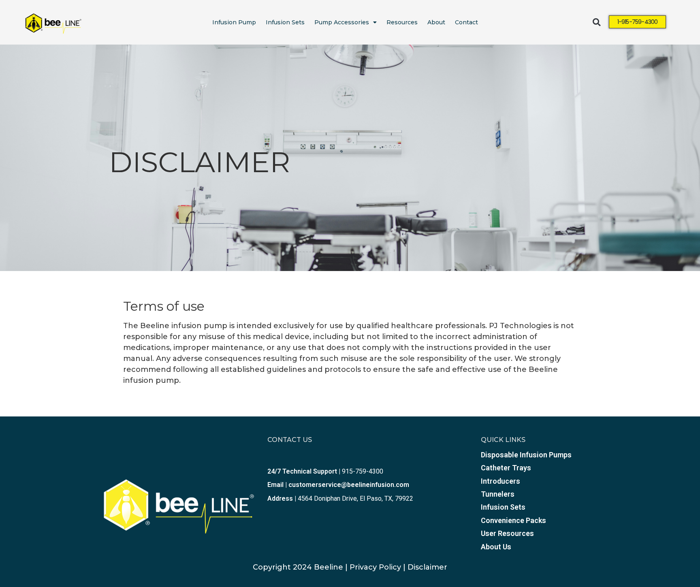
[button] (596, 22)
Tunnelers (497, 494)
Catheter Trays (506, 467)
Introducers (500, 481)
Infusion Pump (234, 22)
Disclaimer (427, 567)
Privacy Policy (375, 567)
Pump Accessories (341, 22)
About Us (496, 546)
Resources (402, 22)
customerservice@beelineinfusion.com (348, 485)
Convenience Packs (513, 520)
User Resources (507, 533)
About (436, 22)
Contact (466, 22)
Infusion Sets (285, 22)
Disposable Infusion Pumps (526, 454)
